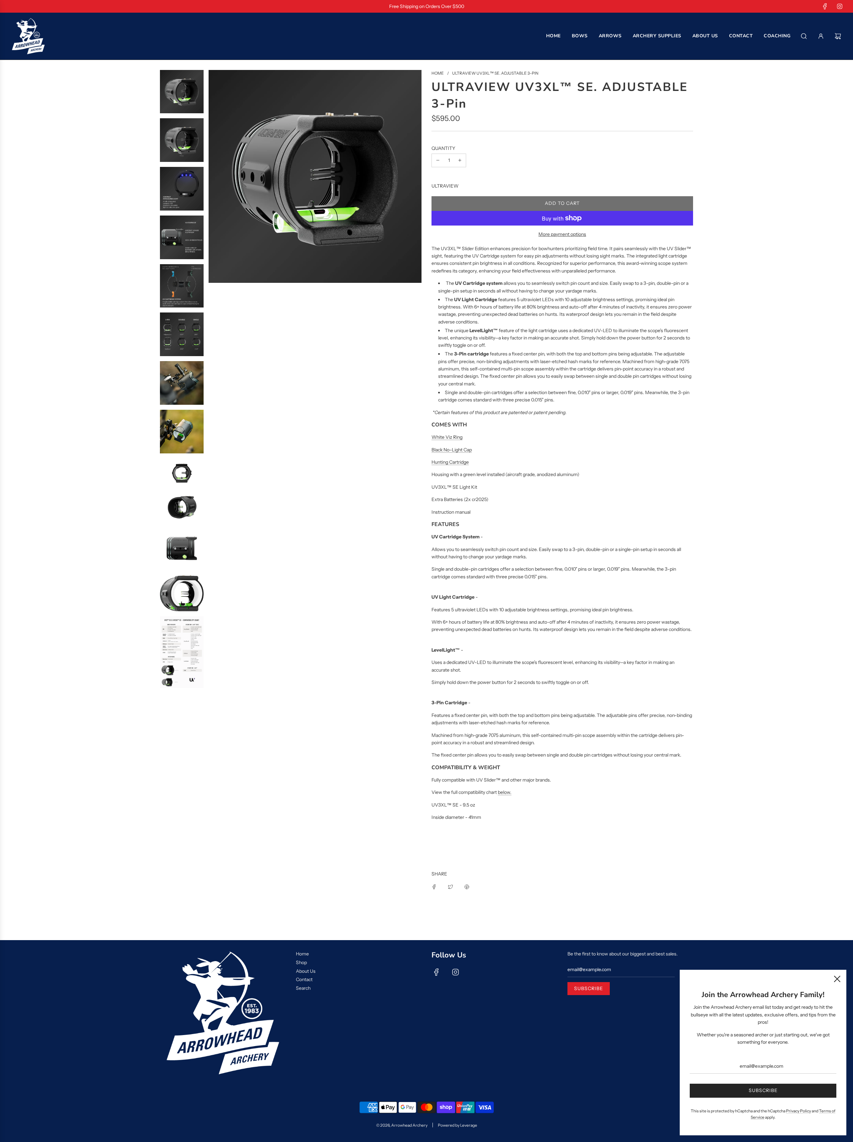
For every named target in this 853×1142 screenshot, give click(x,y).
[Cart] (838, 36)
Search (303, 988)
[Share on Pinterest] (466, 886)
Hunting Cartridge (450, 462)
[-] (438, 160)
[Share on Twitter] (450, 886)
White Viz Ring (446, 437)
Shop (301, 962)
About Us (306, 971)
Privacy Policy (798, 1110)
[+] (460, 160)
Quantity (443, 148)
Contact (304, 979)
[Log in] (820, 36)
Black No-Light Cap (451, 450)
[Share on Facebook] (434, 886)
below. (504, 792)
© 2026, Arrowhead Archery (401, 1125)
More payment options (562, 234)
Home (302, 954)
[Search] (803, 36)
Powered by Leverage (457, 1125)
